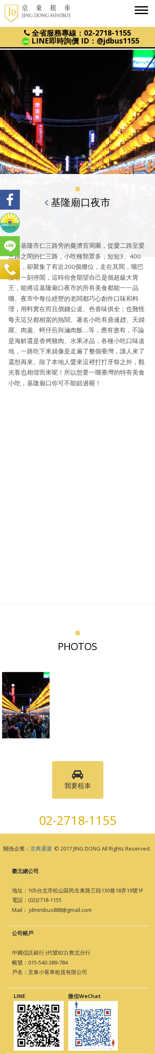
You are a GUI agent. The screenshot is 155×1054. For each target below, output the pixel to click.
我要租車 (77, 785)
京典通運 (41, 848)
